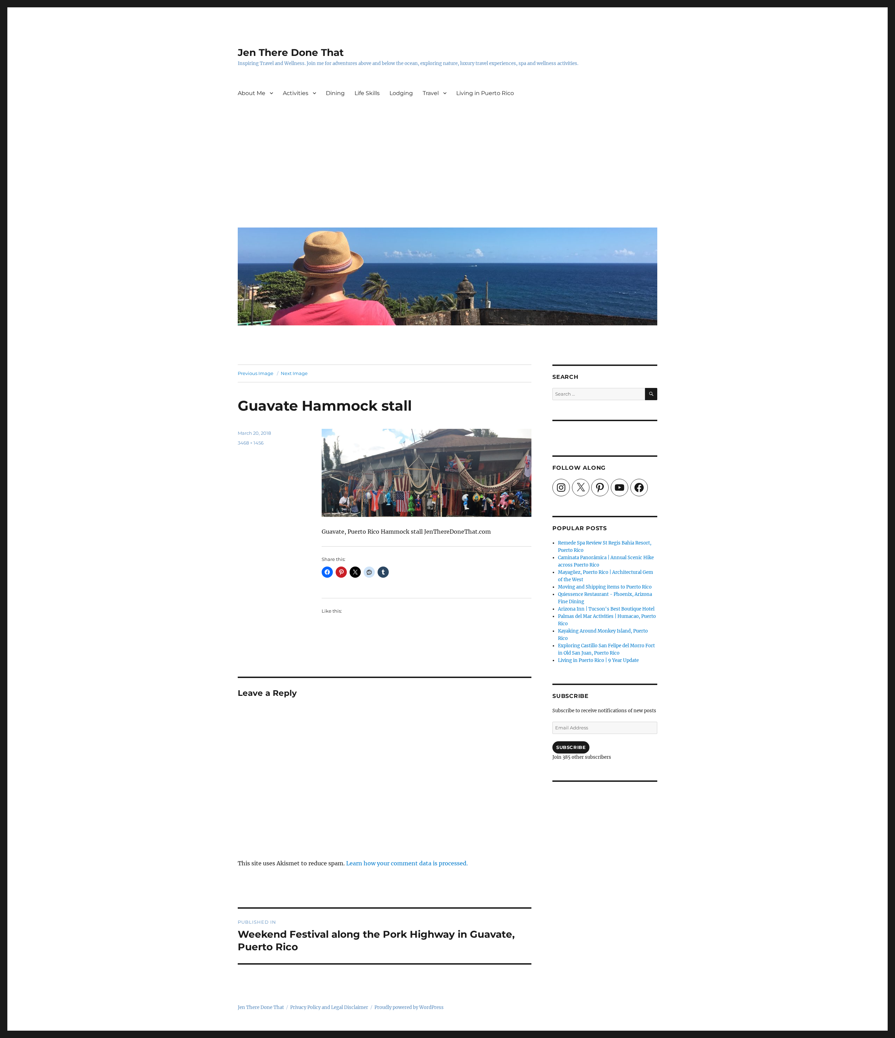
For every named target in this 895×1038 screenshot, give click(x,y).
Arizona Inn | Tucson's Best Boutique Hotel (606, 609)
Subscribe (571, 747)
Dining (335, 93)
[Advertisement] (449, 169)
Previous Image (255, 373)
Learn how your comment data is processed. (407, 863)
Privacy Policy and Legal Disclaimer (329, 1007)
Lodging (401, 93)
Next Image (294, 373)
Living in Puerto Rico (485, 93)
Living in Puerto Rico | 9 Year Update (598, 660)
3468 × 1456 (251, 443)
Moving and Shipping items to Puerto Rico (605, 587)
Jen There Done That (291, 52)
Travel (431, 93)
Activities (295, 93)
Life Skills (367, 93)
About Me (251, 93)
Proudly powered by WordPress (409, 1007)
